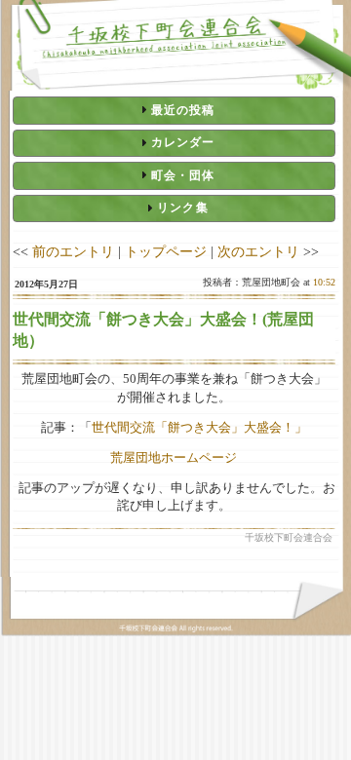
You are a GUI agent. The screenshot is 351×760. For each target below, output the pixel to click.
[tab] (174, 110)
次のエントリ (258, 251)
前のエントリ (73, 251)
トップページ (166, 251)
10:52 (324, 282)
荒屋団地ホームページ (173, 457)
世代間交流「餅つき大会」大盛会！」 (199, 427)
